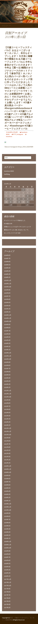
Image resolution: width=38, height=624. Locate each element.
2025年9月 (7, 290)
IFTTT (14, 134)
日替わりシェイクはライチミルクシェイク (17, 227)
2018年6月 (7, 560)
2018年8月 (7, 554)
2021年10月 (7, 434)
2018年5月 (7, 563)
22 (23, 199)
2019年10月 (7, 510)
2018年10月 (7, 548)
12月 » (27, 205)
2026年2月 (7, 274)
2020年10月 (7, 472)
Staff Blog (7, 174)
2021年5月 (7, 450)
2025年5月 (7, 302)
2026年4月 (7, 268)
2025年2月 (7, 309)
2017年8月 (7, 592)
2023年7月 (7, 368)
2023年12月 (7, 353)
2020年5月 (7, 488)
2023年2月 (7, 384)
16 (27, 196)
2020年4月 (7, 491)
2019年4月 (7, 529)
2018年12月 (7, 541)
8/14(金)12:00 (8, 223)
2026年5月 (7, 265)
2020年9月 (7, 475)
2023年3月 (7, 381)
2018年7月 (7, 557)
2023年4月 (7, 378)
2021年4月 (7, 453)
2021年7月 (7, 444)
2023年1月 (7, 387)
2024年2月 (7, 346)
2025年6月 (7, 299)
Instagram (20, 134)
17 (32, 196)
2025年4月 (7, 306)
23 (27, 199)
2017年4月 (7, 604)
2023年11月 (7, 356)
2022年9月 (7, 400)
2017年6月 (7, 598)
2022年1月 (7, 425)
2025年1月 (7, 312)
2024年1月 (7, 350)
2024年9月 (7, 324)
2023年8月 (7, 365)
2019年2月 (7, 535)
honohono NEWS (9, 171)
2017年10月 (7, 585)
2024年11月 (7, 318)
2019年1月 (7, 538)
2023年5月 (7, 375)
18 (6, 199)
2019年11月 (7, 507)
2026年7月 (7, 258)
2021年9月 (7, 438)
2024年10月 (7, 321)
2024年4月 (7, 340)
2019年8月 (7, 516)
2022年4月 (7, 416)
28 (19, 202)
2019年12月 (7, 504)
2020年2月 (7, 497)
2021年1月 (7, 463)
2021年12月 (7, 428)
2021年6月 (7, 447)
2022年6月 (7, 409)
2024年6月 (7, 334)
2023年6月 (7, 372)
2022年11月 (7, 394)
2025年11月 (7, 284)
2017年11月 (7, 582)
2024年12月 (7, 315)
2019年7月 (7, 519)
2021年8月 (7, 441)
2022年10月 (7, 397)
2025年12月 (7, 280)
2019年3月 (7, 532)
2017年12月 (7, 579)
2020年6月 (7, 485)
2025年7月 (7, 296)
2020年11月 (7, 469)
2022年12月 (7, 390)
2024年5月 (7, 337)
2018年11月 (7, 545)
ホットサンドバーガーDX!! (12, 233)
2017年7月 (7, 595)
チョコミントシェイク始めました (14, 220)
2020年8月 (7, 479)
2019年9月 (7, 513)
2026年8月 (7, 255)
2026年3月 (7, 271)
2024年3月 (7, 343)
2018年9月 (7, 551)
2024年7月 (7, 331)
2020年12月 (7, 466)
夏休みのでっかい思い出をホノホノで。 (17, 230)
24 (32, 199)
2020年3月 (7, 494)
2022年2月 (7, 422)
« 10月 (10, 205)
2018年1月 (7, 576)
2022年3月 (7, 419)
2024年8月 (7, 328)
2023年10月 (7, 359)
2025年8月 (7, 293)
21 (19, 199)
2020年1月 (7, 501)
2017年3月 (7, 607)
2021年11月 (7, 431)
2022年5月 (7, 412)
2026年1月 (7, 277)
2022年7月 (7, 406)
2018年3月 (7, 570)
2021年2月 (7, 460)
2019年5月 (7, 526)
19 (10, 199)
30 (27, 202)
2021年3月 (7, 456)
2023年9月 (7, 362)
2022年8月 (7, 403)
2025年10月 (7, 287)
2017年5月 (7, 601)
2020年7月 (7, 482)
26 (10, 202)
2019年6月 (7, 523)
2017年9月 (7, 589)
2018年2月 (7, 573)
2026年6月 (7, 261)
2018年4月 (7, 567)
